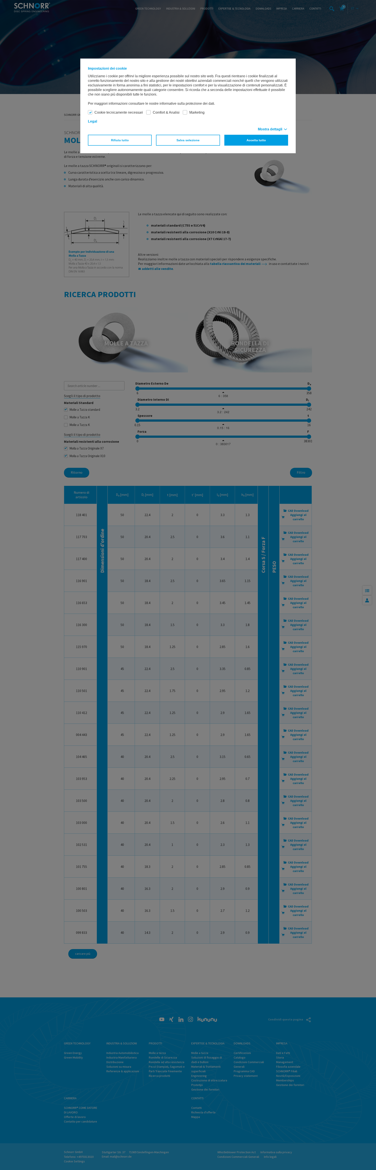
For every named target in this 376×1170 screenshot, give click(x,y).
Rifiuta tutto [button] (120, 140)
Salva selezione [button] (188, 140)
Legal (92, 121)
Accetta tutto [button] (256, 140)
